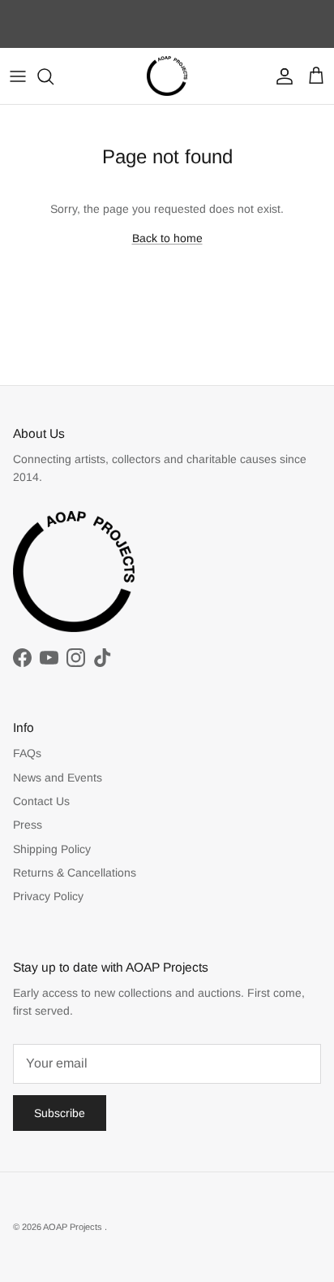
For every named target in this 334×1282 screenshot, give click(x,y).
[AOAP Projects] (167, 76)
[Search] (53, 76)
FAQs (27, 753)
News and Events (57, 777)
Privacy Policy (48, 896)
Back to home (167, 238)
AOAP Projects (74, 1227)
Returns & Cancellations (74, 872)
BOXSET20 (181, 35)
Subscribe (59, 1113)
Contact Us (41, 801)
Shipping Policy (52, 848)
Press (27, 824)
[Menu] (18, 76)
